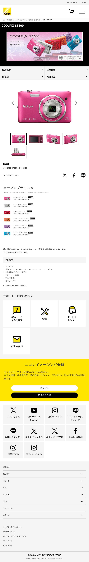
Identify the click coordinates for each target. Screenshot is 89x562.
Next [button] (76, 103)
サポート (6, 481)
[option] (45, 46)
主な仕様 (51, 70)
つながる (6, 494)
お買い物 (6, 515)
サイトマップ (7, 541)
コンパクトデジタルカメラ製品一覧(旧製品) (27, 20)
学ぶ (4, 487)
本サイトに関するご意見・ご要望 (14, 536)
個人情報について (9, 532)
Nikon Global (7, 545)
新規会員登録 (44, 395)
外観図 (5, 76)
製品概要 (6, 70)
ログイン (44, 388)
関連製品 (51, 76)
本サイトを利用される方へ (12, 527)
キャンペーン (7, 508)
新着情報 (6, 467)
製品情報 (9, 20)
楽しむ (5, 501)
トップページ (4, 20)
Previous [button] (13, 103)
